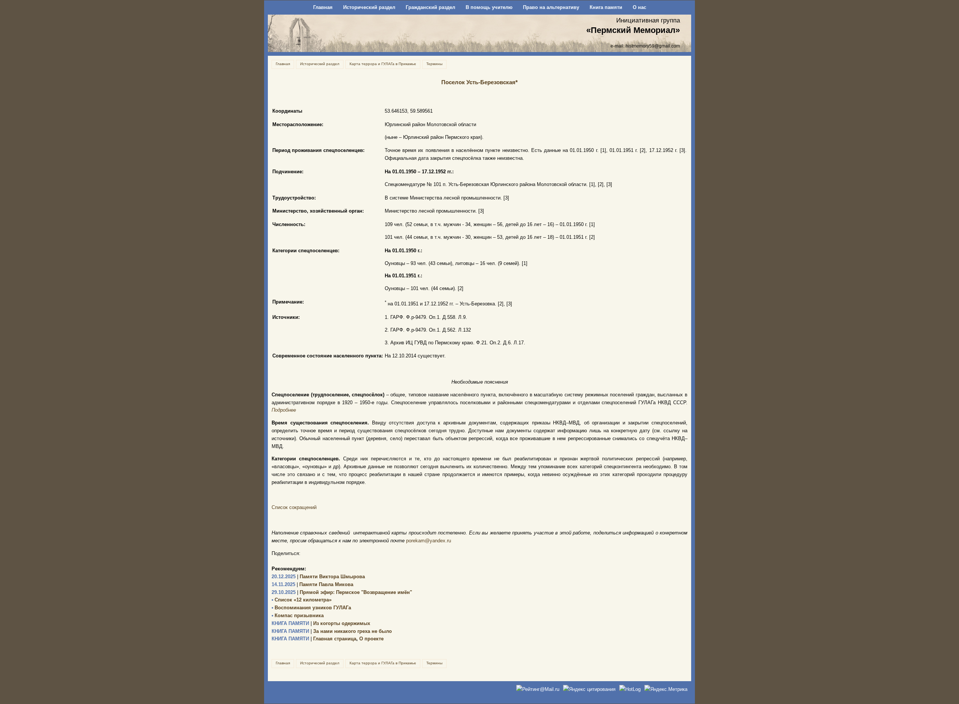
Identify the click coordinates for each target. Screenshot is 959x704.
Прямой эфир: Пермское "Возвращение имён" (342, 592)
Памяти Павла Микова (312, 584)
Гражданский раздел (430, 7)
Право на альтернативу (551, 7)
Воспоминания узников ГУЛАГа (311, 607)
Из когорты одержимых (321, 623)
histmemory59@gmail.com (653, 45)
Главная (323, 7)
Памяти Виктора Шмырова (318, 576)
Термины (434, 64)
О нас (639, 7)
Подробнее (284, 410)
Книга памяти (606, 7)
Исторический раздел (369, 7)
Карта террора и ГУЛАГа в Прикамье (383, 64)
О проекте (371, 638)
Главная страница (314, 638)
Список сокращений (294, 507)
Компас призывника (298, 615)
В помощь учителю (489, 7)
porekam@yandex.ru (428, 540)
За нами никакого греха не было (332, 631)
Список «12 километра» (302, 600)
